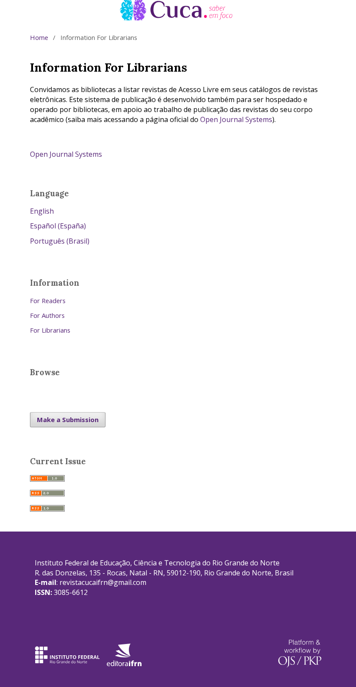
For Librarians (50, 330)
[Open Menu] (30, 10)
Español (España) (58, 226)
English (42, 211)
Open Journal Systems (236, 119)
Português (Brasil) (59, 241)
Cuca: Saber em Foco (79, 10)
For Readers (48, 300)
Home (39, 37)
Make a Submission (68, 419)
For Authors (47, 315)
